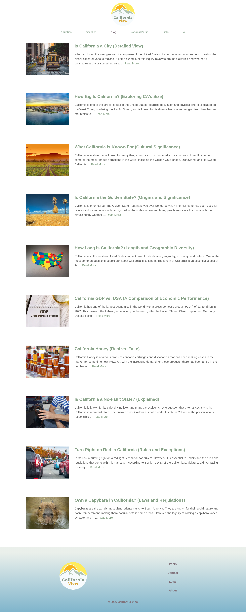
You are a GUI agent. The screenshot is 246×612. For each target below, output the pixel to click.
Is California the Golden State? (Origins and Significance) (132, 197)
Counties (66, 32)
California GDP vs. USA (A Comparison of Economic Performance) (142, 298)
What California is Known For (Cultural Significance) (127, 147)
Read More (132, 63)
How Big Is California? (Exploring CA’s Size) (119, 96)
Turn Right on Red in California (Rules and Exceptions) (130, 449)
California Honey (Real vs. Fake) (107, 348)
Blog (113, 32)
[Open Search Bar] (184, 32)
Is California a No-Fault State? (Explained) (117, 399)
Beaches (91, 32)
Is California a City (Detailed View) (109, 46)
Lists (166, 32)
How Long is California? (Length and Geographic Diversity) (134, 247)
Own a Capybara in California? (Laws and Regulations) (130, 500)
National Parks (139, 32)
